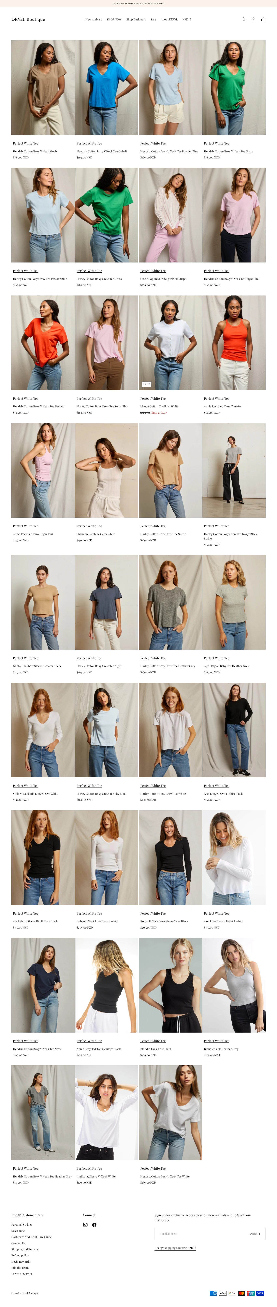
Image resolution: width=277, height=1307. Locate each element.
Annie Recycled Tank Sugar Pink (33, 534)
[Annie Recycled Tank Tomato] (234, 342)
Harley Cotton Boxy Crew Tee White (163, 794)
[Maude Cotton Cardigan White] (170, 342)
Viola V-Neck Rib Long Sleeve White (35, 794)
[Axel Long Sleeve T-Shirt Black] (234, 730)
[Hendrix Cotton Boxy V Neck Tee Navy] (43, 985)
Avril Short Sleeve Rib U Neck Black (35, 921)
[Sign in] (253, 19)
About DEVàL (169, 19)
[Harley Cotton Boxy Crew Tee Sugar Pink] (106, 342)
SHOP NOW (114, 19)
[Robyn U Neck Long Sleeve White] (106, 857)
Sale (153, 19)
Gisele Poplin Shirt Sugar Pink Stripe (163, 279)
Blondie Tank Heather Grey (221, 1049)
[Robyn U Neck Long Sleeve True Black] (170, 857)
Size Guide (18, 1231)
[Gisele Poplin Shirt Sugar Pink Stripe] (170, 215)
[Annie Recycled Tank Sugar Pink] (43, 470)
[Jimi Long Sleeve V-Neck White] (106, 1112)
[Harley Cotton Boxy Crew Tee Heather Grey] (170, 602)
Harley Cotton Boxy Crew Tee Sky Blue (101, 794)
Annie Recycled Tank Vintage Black (99, 1049)
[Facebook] (94, 1224)
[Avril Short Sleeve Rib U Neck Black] (43, 857)
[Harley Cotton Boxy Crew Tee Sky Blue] (106, 730)
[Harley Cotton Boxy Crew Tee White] (170, 730)
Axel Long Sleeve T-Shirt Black (223, 794)
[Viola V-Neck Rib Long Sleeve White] (43, 730)
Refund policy (20, 1255)
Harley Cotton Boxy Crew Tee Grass (99, 279)
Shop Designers (136, 19)
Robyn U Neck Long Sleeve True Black (164, 921)
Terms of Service (21, 1274)
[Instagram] (85, 1224)
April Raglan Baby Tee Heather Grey (226, 666)
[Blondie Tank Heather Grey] (234, 985)
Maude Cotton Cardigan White (159, 406)
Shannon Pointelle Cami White (96, 534)
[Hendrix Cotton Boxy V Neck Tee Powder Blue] (170, 87)
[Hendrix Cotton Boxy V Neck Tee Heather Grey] (43, 1112)
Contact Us (18, 1243)
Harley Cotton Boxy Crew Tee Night (99, 666)
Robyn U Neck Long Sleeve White (97, 921)
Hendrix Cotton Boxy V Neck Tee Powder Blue (169, 151)
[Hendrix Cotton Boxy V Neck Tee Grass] (234, 87)
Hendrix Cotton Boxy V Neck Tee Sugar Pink (231, 279)
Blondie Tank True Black (156, 1049)
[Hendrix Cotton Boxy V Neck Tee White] (170, 1112)
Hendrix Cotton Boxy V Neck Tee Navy (37, 1049)
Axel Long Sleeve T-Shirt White (223, 921)
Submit (255, 1233)
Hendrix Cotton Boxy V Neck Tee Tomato (38, 406)
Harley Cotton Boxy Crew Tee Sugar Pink (102, 406)
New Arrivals (94, 19)
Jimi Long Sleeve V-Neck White (96, 1176)
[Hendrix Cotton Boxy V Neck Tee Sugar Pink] (234, 215)
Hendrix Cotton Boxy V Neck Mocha (35, 151)
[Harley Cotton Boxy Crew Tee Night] (106, 602)
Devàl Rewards (20, 1261)
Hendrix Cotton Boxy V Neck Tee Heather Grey (42, 1176)
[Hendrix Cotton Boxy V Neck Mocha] (43, 87)
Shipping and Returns (24, 1249)
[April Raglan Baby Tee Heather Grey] (234, 602)
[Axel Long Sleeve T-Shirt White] (234, 857)
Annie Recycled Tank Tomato (222, 406)
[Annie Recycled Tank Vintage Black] (106, 985)
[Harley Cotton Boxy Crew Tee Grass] (106, 215)
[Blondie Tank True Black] (170, 985)
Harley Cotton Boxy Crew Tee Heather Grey (167, 666)
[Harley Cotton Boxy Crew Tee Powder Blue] (43, 215)
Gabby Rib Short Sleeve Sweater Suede (37, 666)
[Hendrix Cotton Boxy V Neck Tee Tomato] (43, 342)
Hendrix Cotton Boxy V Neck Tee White (165, 1176)
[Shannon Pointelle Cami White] (106, 470)
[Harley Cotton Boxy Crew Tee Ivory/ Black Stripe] (234, 470)
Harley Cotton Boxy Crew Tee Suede (163, 534)
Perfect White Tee (25, 143)
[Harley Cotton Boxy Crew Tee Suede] (170, 470)
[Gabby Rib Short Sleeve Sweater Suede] (43, 602)
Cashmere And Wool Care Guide (31, 1237)
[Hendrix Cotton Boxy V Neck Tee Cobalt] (106, 87)
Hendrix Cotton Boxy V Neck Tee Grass (228, 151)
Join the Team (20, 1268)
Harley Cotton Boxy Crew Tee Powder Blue (40, 279)
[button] (187, 20)
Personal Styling (21, 1224)
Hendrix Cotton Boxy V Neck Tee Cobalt (102, 151)
